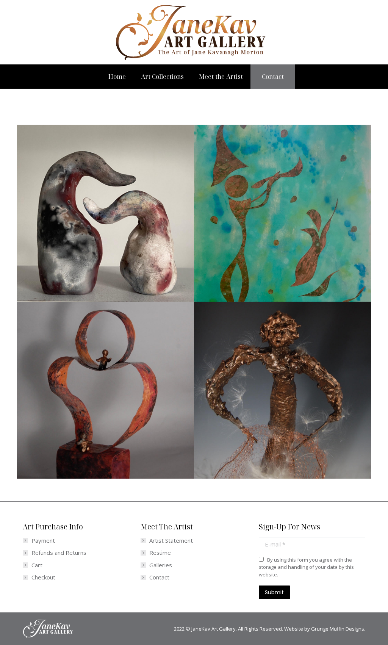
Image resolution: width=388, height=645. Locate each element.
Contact (159, 577)
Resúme (160, 552)
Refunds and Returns (58, 552)
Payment (43, 540)
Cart (36, 565)
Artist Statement (171, 540)
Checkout (43, 577)
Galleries (160, 565)
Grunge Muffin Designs (337, 628)
